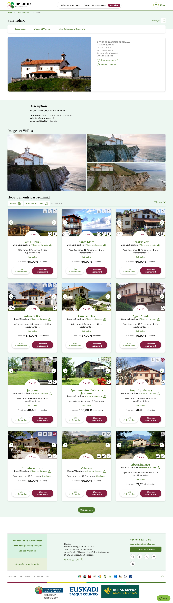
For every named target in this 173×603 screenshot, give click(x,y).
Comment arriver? (109, 60)
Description (20, 29)
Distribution (32, 257)
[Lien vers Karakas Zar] (140, 223)
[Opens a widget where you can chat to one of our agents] (163, 598)
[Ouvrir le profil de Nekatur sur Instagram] (132, 556)
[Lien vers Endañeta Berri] (32, 297)
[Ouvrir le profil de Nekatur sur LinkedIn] (132, 563)
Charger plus (86, 510)
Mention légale (25, 576)
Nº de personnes (99, 5)
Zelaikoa (86, 468)
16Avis (66, 234)
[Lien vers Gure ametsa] (86, 297)
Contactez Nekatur (146, 549)
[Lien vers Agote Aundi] (140, 297)
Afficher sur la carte (39, 245)
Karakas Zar (140, 242)
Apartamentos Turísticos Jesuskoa (86, 391)
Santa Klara (86, 242)
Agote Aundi (140, 316)
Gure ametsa (86, 316)
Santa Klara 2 (32, 242)
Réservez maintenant (42, 270)
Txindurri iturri (32, 468)
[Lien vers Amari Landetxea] (140, 371)
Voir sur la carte (108, 64)
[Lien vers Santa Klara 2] (32, 223)
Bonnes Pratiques (27, 551)
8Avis (11, 308)
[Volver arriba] (162, 576)
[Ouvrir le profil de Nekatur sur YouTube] (153, 556)
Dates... (87, 5)
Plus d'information (21, 270)
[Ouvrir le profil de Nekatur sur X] (146, 556)
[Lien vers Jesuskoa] (32, 371)
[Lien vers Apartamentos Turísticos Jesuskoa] (86, 371)
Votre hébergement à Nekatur (27, 546)
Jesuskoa (32, 390)
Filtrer (13, 203)
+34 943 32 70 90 (140, 539)
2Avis (119, 234)
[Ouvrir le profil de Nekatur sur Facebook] (139, 556)
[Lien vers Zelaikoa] (86, 445)
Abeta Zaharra (140, 465)
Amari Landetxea (140, 390)
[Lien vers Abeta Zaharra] (140, 445)
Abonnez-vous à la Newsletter (27, 540)
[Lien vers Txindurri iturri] (32, 445)
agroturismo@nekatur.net (142, 544)
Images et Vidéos (42, 29)
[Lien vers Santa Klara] (86, 223)
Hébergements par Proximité (71, 29)
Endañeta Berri (33, 316)
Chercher (114, 5)
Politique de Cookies (41, 576)
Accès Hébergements (28, 564)
